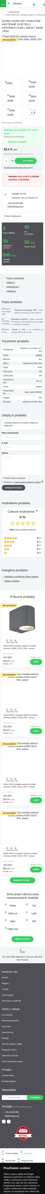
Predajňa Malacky (9, 1081)
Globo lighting (14, 12)
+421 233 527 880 (15, 203)
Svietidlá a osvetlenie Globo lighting (21, 576)
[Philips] (12, 906)
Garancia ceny (7, 1032)
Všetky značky (22, 939)
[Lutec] (33, 914)
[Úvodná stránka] (3, 12)
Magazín (5, 983)
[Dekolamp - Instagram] (9, 1121)
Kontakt (5, 977)
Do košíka (28, 161)
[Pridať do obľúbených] (22, 603)
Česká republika (12, 1153)
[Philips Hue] (12, 930)
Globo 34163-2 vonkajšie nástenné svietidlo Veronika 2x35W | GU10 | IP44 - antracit (20, 716)
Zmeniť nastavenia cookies (12, 1061)
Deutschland (10, 1161)
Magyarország (27, 1161)
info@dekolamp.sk (15, 207)
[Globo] (12, 84)
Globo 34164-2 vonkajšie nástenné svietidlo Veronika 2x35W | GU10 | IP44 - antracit (20, 854)
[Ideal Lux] (12, 914)
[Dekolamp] (16, 3)
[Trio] (33, 906)
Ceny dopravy (7, 1015)
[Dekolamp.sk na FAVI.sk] (23, 1140)
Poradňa (5, 989)
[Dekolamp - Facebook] (4, 1121)
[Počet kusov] (7, 161)
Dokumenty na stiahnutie (11, 1001)
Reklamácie (6, 1026)
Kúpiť (36, 662)
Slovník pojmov (8, 995)
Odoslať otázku (13, 488)
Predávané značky (9, 1050)
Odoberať (35, 1098)
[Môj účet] (37, 3)
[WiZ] (33, 922)
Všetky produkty (12, 581)
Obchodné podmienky (10, 1021)
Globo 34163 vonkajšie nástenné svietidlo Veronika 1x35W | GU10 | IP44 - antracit (19, 647)
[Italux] (12, 922)
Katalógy (5, 1038)
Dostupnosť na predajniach (14, 136)
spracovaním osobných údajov (28, 482)
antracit (39, 355)
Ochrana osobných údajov (12, 1044)
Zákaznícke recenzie (10, 1056)
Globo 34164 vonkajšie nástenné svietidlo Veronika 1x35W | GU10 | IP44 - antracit (19, 785)
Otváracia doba (8, 1075)
